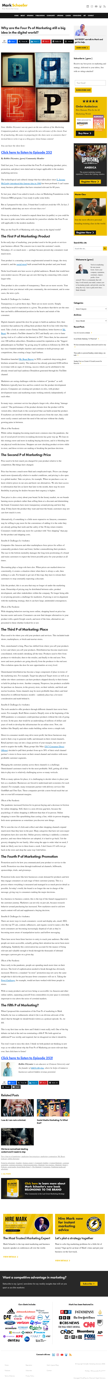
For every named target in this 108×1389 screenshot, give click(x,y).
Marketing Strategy (61, 1165)
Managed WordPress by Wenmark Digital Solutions (89, 1378)
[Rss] (104, 6)
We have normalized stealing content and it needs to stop (14, 1150)
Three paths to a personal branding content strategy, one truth (89, 354)
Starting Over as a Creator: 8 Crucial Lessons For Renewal (88, 362)
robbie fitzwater (13, 1158)
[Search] (105, 248)
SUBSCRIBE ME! (83, 90)
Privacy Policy (30, 1376)
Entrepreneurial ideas (30, 1165)
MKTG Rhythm (37, 1067)
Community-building (42, 1163)
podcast (4, 1158)
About (22, 16)
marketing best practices (31, 1156)
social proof (22, 264)
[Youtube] (96, 6)
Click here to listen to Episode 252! (27, 1058)
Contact (91, 16)
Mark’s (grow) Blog (53, 1365)
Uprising (60, 16)
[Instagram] (92, 6)
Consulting (77, 16)
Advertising (11, 1163)
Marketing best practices (46, 1165)
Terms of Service (10, 1376)
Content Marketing (56, 1163)
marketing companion (49, 1156)
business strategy (28, 1163)
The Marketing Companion (41, 1167)
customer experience (16, 1165)
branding (19, 1163)
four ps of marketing (13, 1156)
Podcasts (4, 1167)
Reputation (29, 1365)
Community (51, 16)
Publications (40, 16)
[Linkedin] (87, 6)
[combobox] (88, 248)
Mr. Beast (61, 1156)
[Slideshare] (100, 6)
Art (84, 16)
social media (12, 1167)
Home (16, 16)
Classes (68, 16)
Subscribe (29, 1370)
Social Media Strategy (24, 1167)
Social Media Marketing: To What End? (85, 339)
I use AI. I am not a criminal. (82, 333)
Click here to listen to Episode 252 (26, 152)
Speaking (30, 16)
